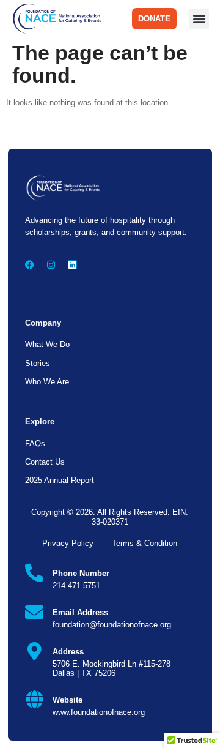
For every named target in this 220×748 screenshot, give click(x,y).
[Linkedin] (72, 264)
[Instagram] (51, 264)
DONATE (154, 18)
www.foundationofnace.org (99, 712)
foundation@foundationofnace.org (112, 624)
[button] (199, 19)
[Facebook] (29, 264)
